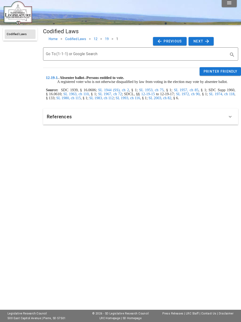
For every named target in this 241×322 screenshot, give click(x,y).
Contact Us (209, 313)
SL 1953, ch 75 (151, 90)
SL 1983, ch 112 (101, 98)
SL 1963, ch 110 (76, 94)
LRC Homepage (110, 318)
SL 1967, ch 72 (110, 94)
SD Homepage (132, 318)
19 (107, 39)
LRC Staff (192, 313)
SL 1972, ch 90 (188, 94)
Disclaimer (226, 313)
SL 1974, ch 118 (221, 94)
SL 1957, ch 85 (186, 90)
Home (53, 39)
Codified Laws (75, 39)
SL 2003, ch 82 (160, 98)
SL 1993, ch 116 (128, 98)
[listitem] (20, 34)
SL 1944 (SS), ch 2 (113, 90)
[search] (232, 54)
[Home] (18, 23)
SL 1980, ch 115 (68, 98)
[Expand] (230, 116)
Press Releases (173, 313)
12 (95, 39)
